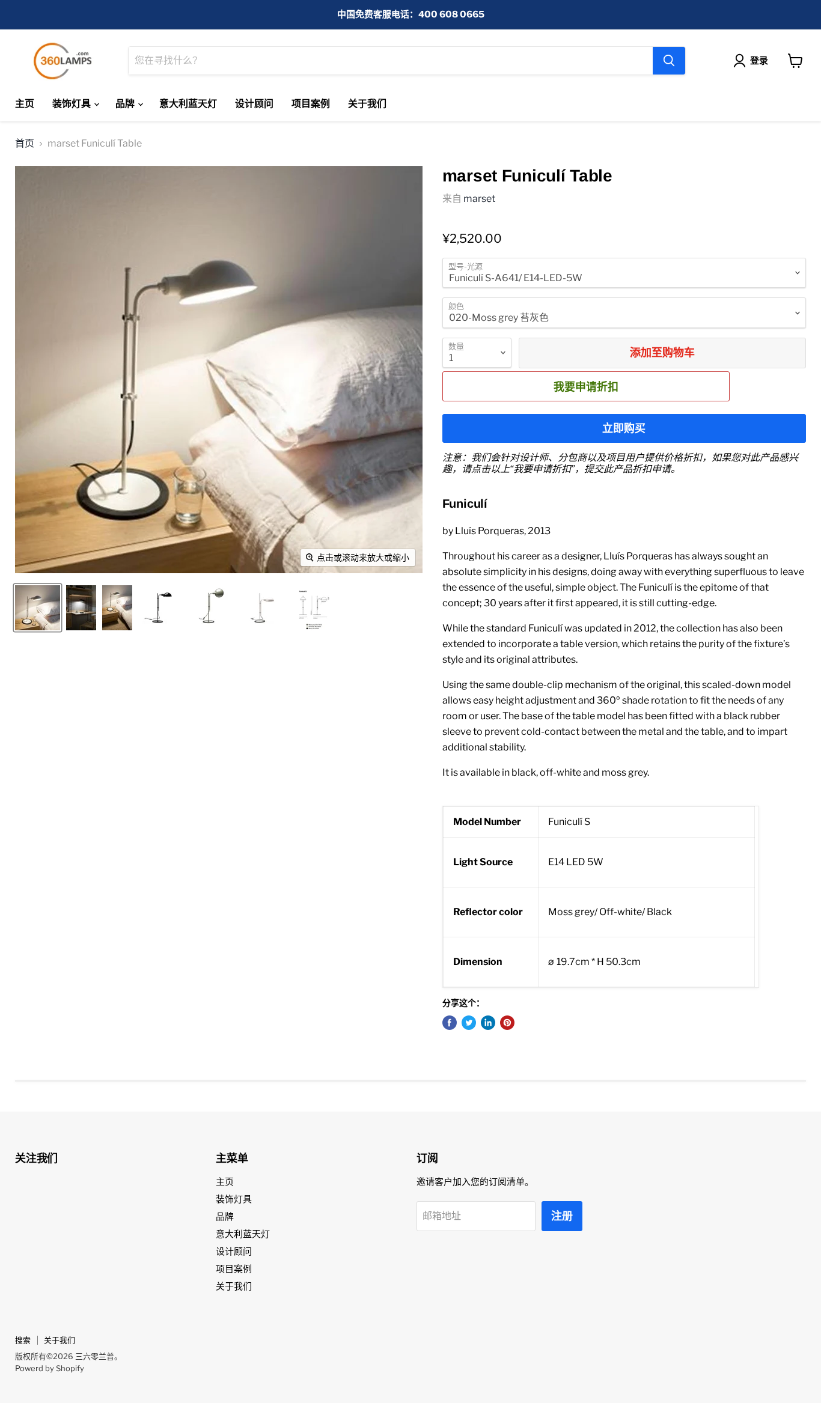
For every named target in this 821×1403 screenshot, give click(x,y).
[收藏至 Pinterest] (507, 1022)
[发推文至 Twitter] (469, 1022)
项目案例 (310, 103)
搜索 (23, 1340)
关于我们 (367, 103)
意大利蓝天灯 (188, 103)
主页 (24, 103)
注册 (562, 1216)
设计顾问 (254, 103)
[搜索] (669, 61)
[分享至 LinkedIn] (488, 1022)
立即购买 (624, 428)
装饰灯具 (72, 103)
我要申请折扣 (586, 386)
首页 (24, 143)
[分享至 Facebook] (449, 1022)
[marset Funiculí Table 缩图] (37, 608)
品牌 (125, 103)
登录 (759, 60)
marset (479, 198)
